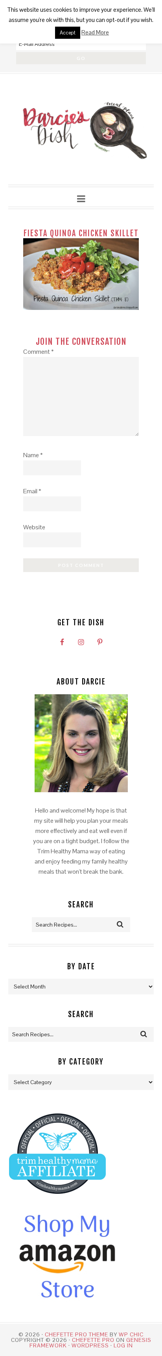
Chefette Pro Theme (76, 1334)
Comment (38, 352)
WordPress (90, 1345)
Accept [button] (67, 32)
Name (33, 455)
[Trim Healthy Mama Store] (57, 1201)
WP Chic (131, 1334)
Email (32, 491)
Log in (123, 1345)
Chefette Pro (93, 1339)
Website (34, 527)
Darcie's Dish (81, 130)
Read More (95, 32)
